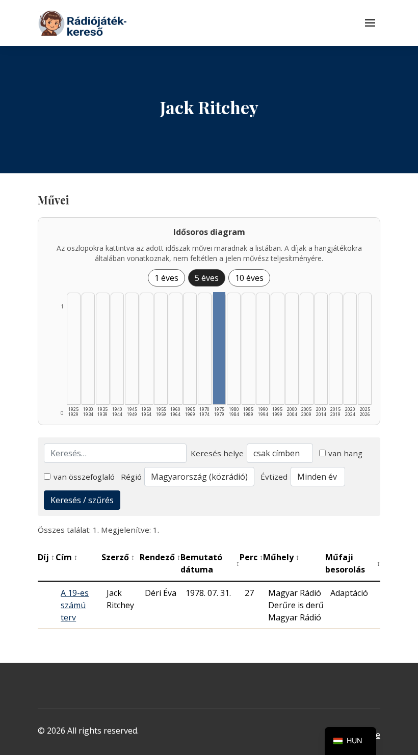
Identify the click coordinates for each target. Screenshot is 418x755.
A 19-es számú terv (75, 605)
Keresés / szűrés (82, 500)
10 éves (249, 277)
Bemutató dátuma (209, 563)
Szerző (118, 557)
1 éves (166, 277)
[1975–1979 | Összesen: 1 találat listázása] (219, 348)
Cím (66, 557)
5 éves (207, 277)
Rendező (160, 557)
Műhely (281, 557)
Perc (251, 557)
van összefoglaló (84, 477)
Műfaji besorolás (352, 563)
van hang (345, 453)
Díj (46, 557)
